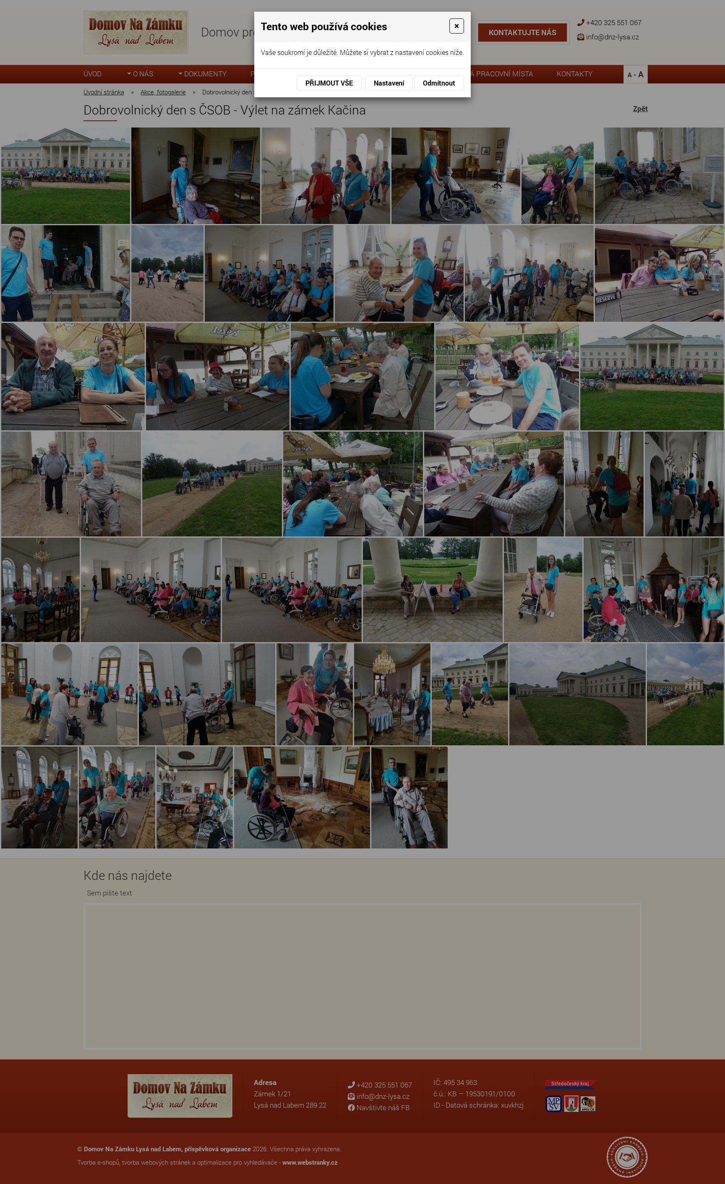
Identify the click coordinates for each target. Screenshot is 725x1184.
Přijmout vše (329, 82)
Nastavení (389, 82)
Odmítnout (439, 82)
